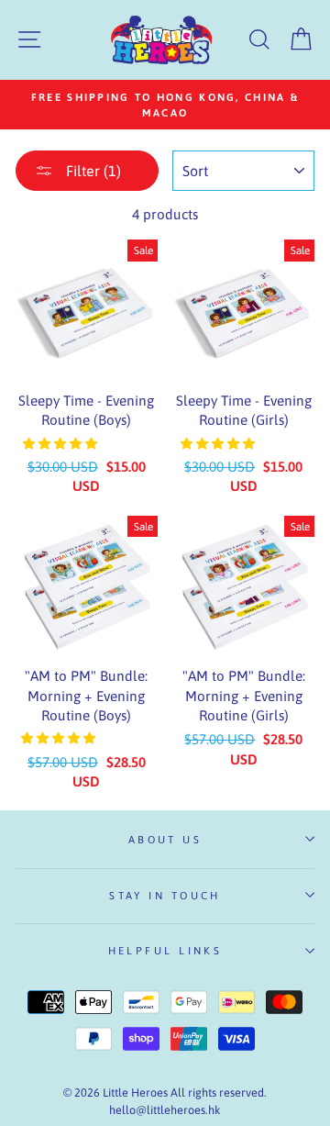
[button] (61, 444)
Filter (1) (91, 170)
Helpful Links (165, 950)
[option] (165, 104)
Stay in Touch (165, 895)
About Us (165, 839)
